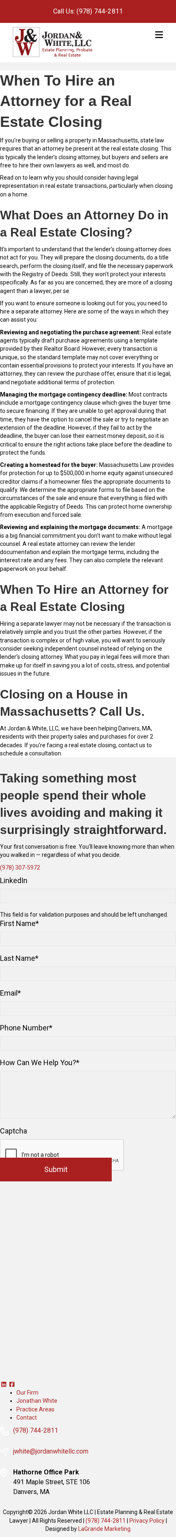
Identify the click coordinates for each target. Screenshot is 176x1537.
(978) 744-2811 (35, 1431)
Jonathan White (36, 1401)
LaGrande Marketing (104, 1529)
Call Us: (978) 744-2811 (88, 11)
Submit (56, 1169)
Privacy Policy (147, 1520)
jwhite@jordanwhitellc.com (50, 1452)
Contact (26, 1417)
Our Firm (27, 1392)
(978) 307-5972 (20, 867)
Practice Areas (35, 1409)
